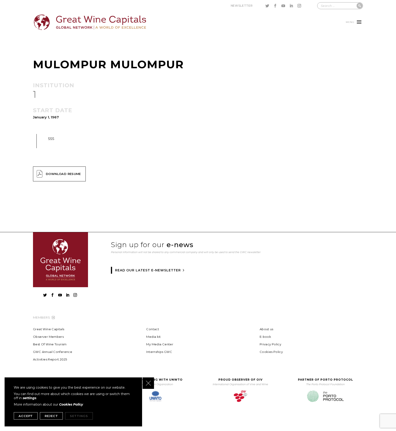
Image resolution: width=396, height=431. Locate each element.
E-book (265, 336)
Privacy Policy (270, 344)
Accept (26, 416)
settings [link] (29, 398)
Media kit (153, 336)
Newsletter (242, 5)
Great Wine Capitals (48, 329)
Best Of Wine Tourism (50, 344)
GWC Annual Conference (52, 351)
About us (266, 329)
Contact (152, 329)
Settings (79, 416)
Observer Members (48, 336)
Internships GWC (159, 351)
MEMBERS (41, 317)
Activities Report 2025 (50, 359)
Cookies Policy (271, 351)
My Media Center (159, 344)
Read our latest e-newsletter (148, 270)
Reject (51, 416)
